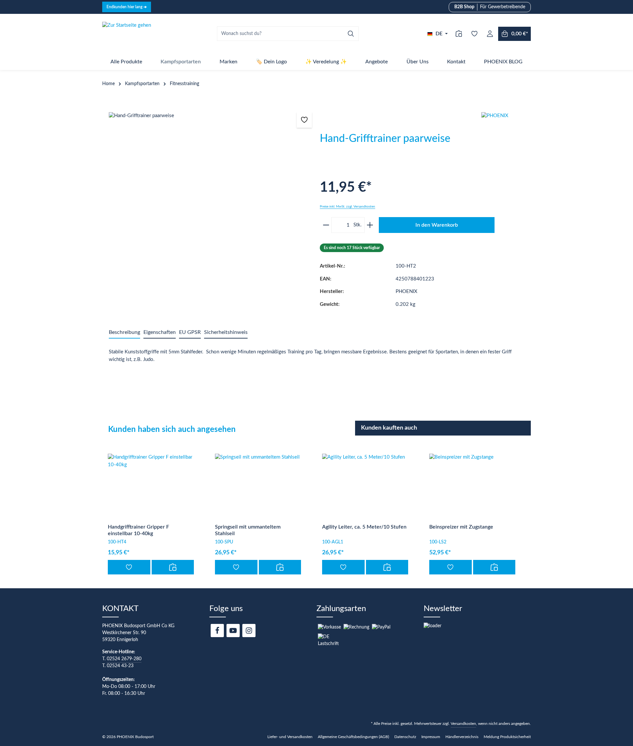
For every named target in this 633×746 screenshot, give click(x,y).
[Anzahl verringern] (324, 225)
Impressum (430, 737)
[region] (211, 189)
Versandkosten (463, 724)
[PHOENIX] (506, 137)
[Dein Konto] (490, 34)
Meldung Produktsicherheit (507, 737)
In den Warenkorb (436, 225)
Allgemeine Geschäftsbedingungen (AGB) (353, 737)
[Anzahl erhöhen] (371, 225)
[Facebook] (217, 630)
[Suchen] (351, 33)
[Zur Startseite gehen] (126, 34)
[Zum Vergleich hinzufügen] (173, 567)
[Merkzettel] (474, 34)
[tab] (124, 333)
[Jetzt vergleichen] (459, 34)
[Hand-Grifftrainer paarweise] (211, 189)
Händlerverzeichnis (461, 737)
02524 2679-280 (124, 659)
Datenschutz (405, 737)
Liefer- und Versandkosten (290, 737)
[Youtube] (233, 630)
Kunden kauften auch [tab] (389, 428)
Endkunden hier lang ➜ (126, 7)
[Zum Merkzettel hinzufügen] (304, 120)
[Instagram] (249, 630)
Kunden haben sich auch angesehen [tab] (172, 430)
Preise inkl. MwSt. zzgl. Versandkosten (347, 206)
